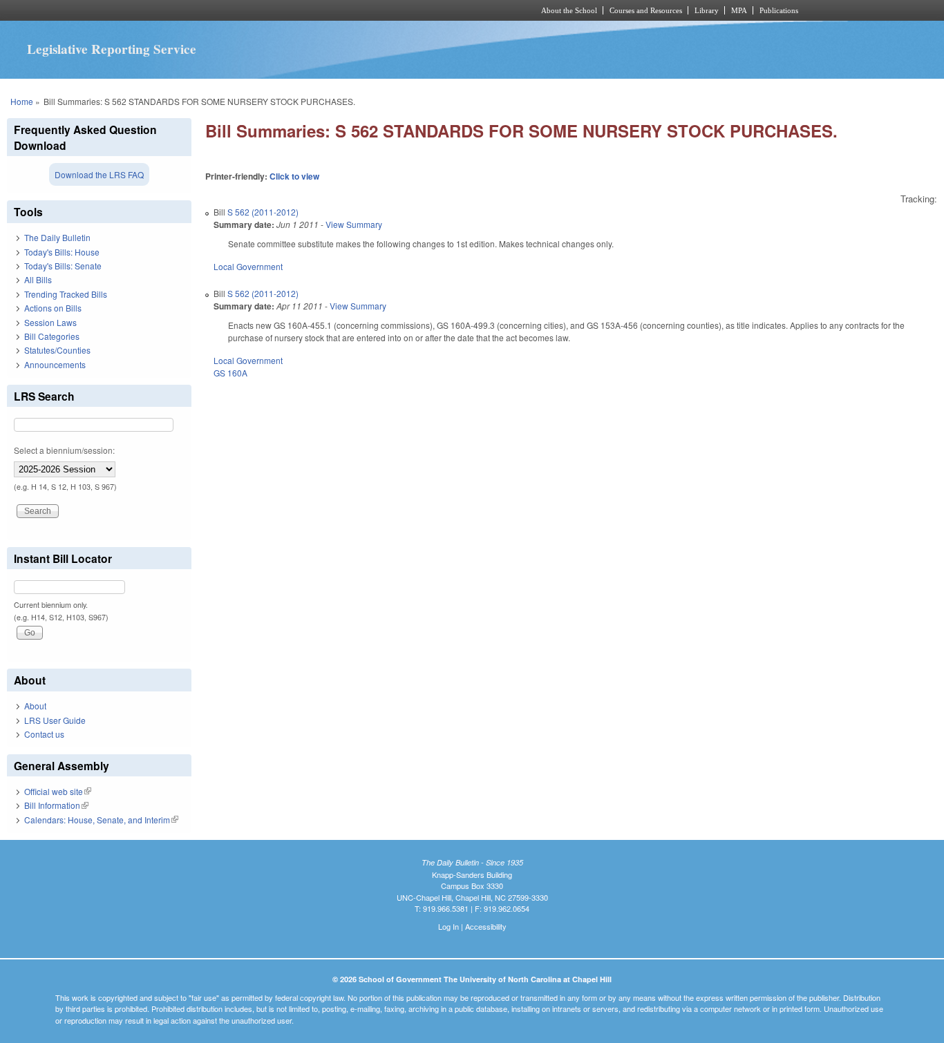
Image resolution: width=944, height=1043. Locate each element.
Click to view (294, 176)
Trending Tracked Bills (65, 294)
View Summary (353, 224)
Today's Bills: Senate (63, 265)
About (35, 705)
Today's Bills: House (62, 252)
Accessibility (486, 926)
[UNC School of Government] (289, 10)
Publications (778, 10)
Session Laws (50, 322)
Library (707, 10)
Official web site (57, 791)
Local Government (248, 266)
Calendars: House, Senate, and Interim (101, 819)
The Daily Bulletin (57, 237)
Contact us (44, 734)
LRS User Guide (55, 720)
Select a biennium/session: (64, 450)
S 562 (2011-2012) (263, 212)
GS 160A (230, 373)
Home (21, 101)
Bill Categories (51, 336)
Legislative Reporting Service (111, 49)
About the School (569, 10)
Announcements (55, 364)
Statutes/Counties (57, 350)
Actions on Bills (53, 308)
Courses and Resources (646, 10)
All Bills (38, 279)
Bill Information (56, 805)
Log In (448, 926)
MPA (739, 10)
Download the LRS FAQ (99, 174)
